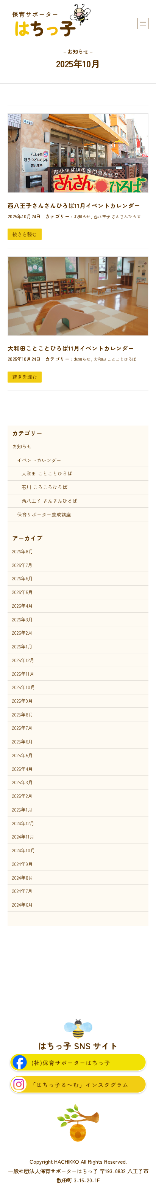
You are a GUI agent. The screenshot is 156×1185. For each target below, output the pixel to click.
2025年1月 (22, 809)
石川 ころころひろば (44, 487)
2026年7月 (22, 565)
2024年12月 (23, 823)
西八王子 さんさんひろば (117, 216)
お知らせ (82, 216)
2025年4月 (22, 768)
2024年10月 (23, 850)
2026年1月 (22, 646)
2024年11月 (23, 836)
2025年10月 (23, 687)
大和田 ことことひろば (115, 359)
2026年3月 (22, 619)
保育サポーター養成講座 (44, 514)
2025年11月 (23, 673)
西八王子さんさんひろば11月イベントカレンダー (74, 205)
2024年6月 (22, 904)
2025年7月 (22, 727)
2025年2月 (22, 795)
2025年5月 (22, 755)
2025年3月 (22, 782)
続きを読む (24, 234)
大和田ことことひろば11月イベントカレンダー (71, 348)
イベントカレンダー (39, 460)
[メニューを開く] (142, 23)
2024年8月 (22, 877)
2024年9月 (22, 863)
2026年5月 (22, 592)
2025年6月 (22, 741)
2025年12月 (23, 660)
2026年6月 (22, 578)
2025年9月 (22, 700)
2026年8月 (22, 551)
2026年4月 (22, 605)
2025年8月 (22, 714)
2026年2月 (22, 632)
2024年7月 (22, 890)
